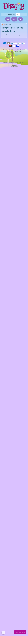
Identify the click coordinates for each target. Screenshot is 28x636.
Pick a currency (11, 14)
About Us (10, 49)
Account (14, 19)
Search (5, 49)
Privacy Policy (17, 51)
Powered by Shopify (14, 66)
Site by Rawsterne (14, 65)
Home (3, 24)
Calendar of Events (20, 49)
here (9, 35)
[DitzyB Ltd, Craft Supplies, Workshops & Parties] (14, 10)
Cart (20, 19)
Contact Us (10, 51)
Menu (8, 19)
